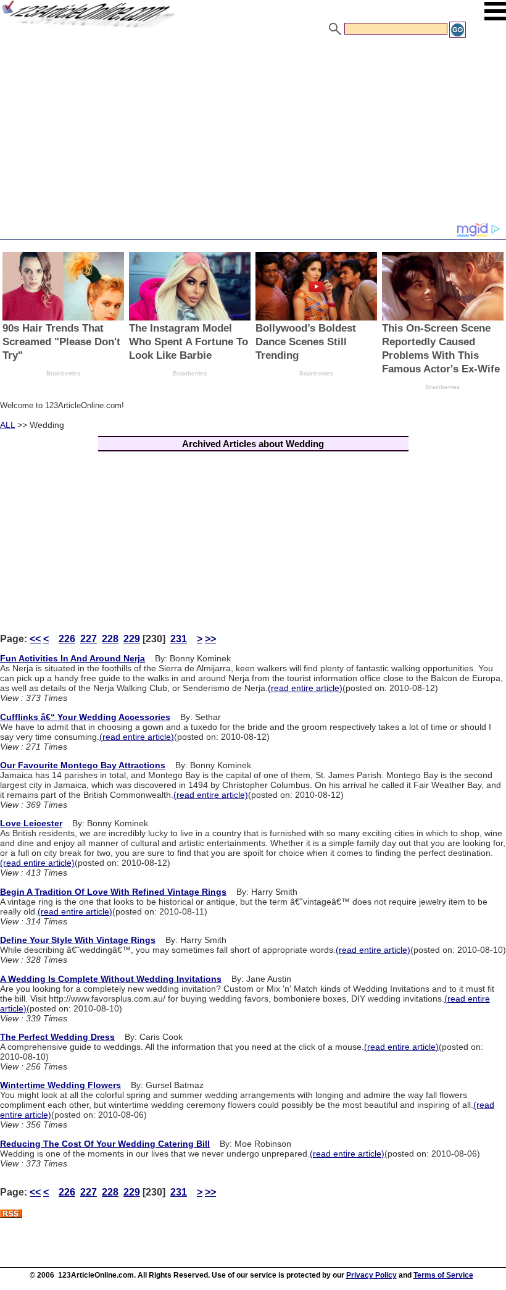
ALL (7, 425)
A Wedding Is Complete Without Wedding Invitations (111, 979)
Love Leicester (31, 823)
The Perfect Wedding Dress (57, 1037)
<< (35, 639)
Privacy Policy (371, 1275)
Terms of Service (443, 1275)
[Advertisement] (253, 131)
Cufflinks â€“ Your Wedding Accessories (85, 717)
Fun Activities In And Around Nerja (72, 658)
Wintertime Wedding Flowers (60, 1085)
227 (88, 639)
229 (131, 639)
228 (110, 639)
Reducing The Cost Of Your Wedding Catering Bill (105, 1144)
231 (178, 639)
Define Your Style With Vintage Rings (78, 940)
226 (67, 639)
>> (210, 639)
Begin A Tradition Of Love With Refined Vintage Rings (113, 892)
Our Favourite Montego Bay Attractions (82, 765)
